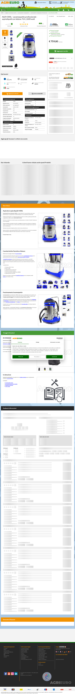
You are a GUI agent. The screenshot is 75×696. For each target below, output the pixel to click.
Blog (4, 654)
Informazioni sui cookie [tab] (55, 342)
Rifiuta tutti (20, 356)
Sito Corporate (6, 655)
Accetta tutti (54, 356)
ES (70, 651)
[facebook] (5, 676)
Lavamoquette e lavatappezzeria (23, 12)
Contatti (5, 656)
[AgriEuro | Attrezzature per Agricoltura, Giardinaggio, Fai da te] (12, 2)
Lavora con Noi (6, 650)
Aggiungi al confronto (13, 93)
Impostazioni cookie (24, 656)
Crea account (40, 665)
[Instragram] (12, 676)
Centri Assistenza (41, 652)
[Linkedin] (16, 676)
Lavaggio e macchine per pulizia (10, 12)
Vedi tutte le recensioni (60, 659)
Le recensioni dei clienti (61, 654)
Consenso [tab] (20, 342)
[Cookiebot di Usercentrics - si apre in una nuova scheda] (57, 338)
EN (58, 651)
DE (66, 651)
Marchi (5, 649)
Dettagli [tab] (37, 342)
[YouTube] (9, 676)
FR (62, 651)
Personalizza (36, 356)
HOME (2, 12)
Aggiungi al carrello (62, 51)
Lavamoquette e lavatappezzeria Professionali (39, 12)
